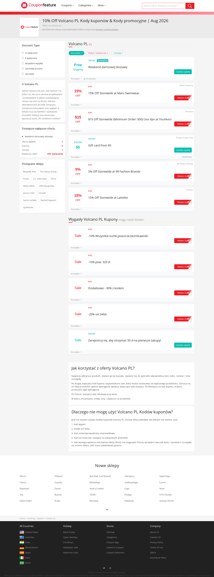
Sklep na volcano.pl (51, 25)
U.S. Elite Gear (40, 178)
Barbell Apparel (48, 200)
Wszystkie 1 (76, 53)
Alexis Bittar (29, 186)
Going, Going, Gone (184, 138)
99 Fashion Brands (185, 164)
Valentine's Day (70, 552)
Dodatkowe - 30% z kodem (106, 288)
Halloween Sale (70, 547)
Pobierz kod (184, 97)
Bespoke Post (29, 171)
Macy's (23, 476)
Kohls (57, 501)
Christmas (68, 542)
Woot (161, 488)
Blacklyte (94, 501)
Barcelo (58, 494)
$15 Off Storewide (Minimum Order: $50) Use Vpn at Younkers (130, 119)
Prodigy (128, 494)
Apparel (40, 518)
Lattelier (189, 190)
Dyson (58, 488)
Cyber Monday (70, 537)
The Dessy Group (48, 171)
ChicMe (42, 193)
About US (154, 532)
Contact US (155, 537)
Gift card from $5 (99, 145)
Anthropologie (131, 482)
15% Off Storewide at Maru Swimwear (113, 93)
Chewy (23, 482)
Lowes (162, 482)
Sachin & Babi (30, 200)
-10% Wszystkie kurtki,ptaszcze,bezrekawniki (118, 236)
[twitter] (104, 568)
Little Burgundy (46, 186)
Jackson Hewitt (166, 501)
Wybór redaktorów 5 (98, 53)
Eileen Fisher (26, 501)
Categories (84, 5)
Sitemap (111, 532)
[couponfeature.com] (39, 5)
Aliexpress (129, 476)
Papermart (24, 488)
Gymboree (28, 207)
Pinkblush (129, 501)
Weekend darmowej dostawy (107, 67)
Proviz (26, 178)
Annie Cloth (29, 193)
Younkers (189, 111)
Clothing (31, 518)
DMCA (153, 552)
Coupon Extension (115, 552)
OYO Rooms (165, 494)
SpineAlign (164, 476)
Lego (126, 488)
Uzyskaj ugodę (183, 71)
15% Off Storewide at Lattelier (108, 198)
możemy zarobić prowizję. (107, 29)
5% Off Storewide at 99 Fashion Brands (114, 171)
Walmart (58, 476)
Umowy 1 (118, 53)
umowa (91, 61)
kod (90, 87)
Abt (21, 494)
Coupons (66, 5)
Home (22, 518)
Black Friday (69, 532)
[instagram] (110, 568)
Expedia (58, 482)
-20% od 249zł (97, 314)
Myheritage (95, 482)
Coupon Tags (113, 542)
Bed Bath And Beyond (100, 476)
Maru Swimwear (186, 85)
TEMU (93, 494)
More (101, 5)
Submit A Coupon (115, 547)
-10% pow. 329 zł (99, 262)
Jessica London (97, 488)
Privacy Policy (156, 542)
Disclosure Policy (158, 557)
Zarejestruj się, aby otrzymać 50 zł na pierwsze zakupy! (124, 340)
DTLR (53, 178)
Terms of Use (156, 547)
